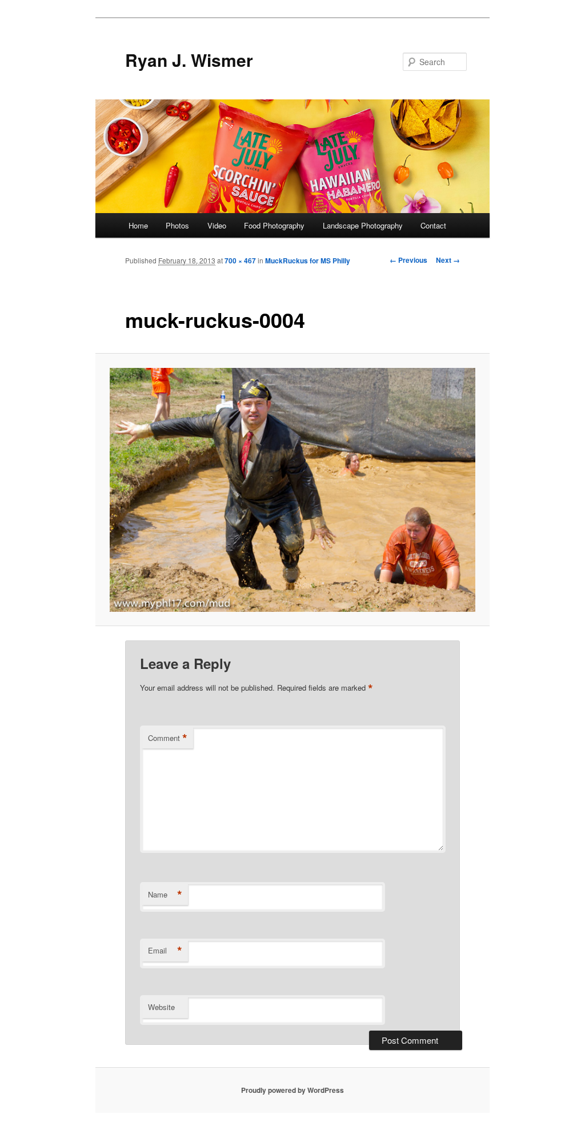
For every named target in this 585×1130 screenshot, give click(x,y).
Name (165, 894)
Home (138, 225)
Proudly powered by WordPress (292, 1090)
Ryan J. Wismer (189, 59)
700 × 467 (240, 260)
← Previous (408, 260)
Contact (433, 225)
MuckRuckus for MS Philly (307, 260)
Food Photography (274, 225)
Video (216, 225)
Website (161, 1006)
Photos (177, 225)
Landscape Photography (363, 225)
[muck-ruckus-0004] (293, 490)
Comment (167, 738)
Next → (448, 260)
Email (165, 950)
